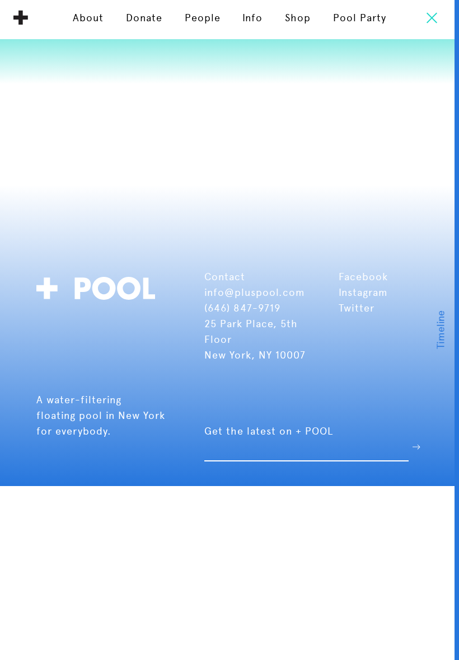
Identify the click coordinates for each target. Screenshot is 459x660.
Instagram (363, 292)
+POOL (99, 286)
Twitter (356, 308)
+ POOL (20, 17)
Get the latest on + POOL (268, 431)
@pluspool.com (264, 292)
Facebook (363, 276)
